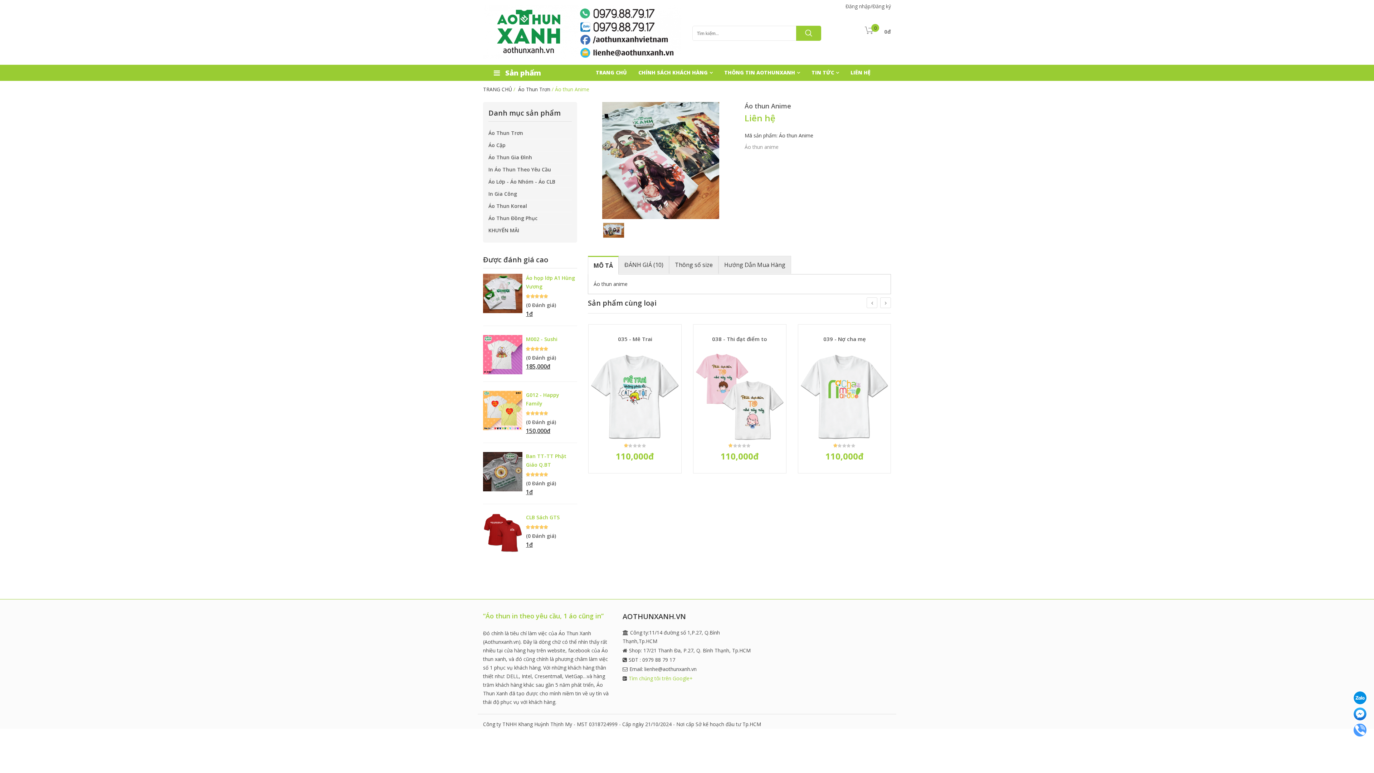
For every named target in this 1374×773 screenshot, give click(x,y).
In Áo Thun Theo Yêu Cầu (519, 169)
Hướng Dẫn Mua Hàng (754, 265)
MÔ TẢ (603, 265)
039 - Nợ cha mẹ (844, 338)
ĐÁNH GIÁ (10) (643, 265)
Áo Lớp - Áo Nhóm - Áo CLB (521, 181)
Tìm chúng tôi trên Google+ (661, 678)
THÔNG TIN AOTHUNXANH (759, 72)
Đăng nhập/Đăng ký (868, 6)
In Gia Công (502, 193)
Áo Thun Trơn (534, 89)
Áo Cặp (497, 145)
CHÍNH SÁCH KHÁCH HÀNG (673, 72)
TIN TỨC (823, 72)
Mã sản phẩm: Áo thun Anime (779, 135)
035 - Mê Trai (635, 338)
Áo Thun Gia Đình (510, 157)
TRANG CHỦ (611, 72)
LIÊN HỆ (861, 72)
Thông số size (694, 265)
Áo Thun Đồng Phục (512, 218)
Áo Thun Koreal (507, 206)
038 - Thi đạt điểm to (739, 338)
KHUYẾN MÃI (503, 230)
